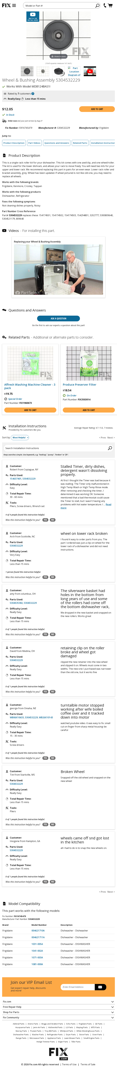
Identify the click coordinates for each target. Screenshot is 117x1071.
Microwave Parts (37, 1038)
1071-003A (37, 957)
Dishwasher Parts (21, 1034)
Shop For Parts (11, 1012)
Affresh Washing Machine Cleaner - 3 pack (29, 386)
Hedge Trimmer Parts (46, 1041)
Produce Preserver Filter (79, 384)
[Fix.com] (6, 5)
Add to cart (97, 109)
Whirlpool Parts (66, 1031)
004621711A (38, 937)
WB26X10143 (46, 717)
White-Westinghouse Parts (88, 1031)
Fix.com (7, 1001)
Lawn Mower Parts (72, 1038)
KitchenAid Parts (55, 1027)
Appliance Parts (54, 1038)
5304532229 (29, 478)
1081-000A (37, 964)
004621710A (38, 930)
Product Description (13, 142)
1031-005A (37, 944)
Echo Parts (70, 1023)
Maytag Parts (82, 1027)
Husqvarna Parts (22, 1027)
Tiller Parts (75, 1041)
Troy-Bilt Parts (51, 1031)
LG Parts (69, 1027)
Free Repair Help (12, 1006)
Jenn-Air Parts (39, 1027)
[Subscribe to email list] (100, 987)
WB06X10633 (17, 717)
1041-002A (37, 950)
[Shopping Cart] (110, 5)
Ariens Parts (33, 1023)
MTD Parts (95, 1027)
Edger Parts (63, 1041)
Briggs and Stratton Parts (52, 1023)
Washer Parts (38, 1034)
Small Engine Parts (91, 1038)
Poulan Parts (35, 1031)
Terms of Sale (87, 1064)
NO (52, 519)
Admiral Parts (18, 1023)
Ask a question (58, 318)
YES (45, 519)
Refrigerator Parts (55, 1034)
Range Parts (21, 1038)
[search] (97, 5)
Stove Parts (84, 1034)
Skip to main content (58, 12)
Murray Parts (21, 1031)
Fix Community (11, 1017)
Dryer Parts (71, 1034)
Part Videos (34, 142)
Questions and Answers (56, 142)
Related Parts (80, 142)
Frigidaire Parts (85, 1023)
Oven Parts (97, 1034)
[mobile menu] (14, 5)
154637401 (15, 478)
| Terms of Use (68, 1064)
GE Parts (98, 1023)
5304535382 (16, 602)
